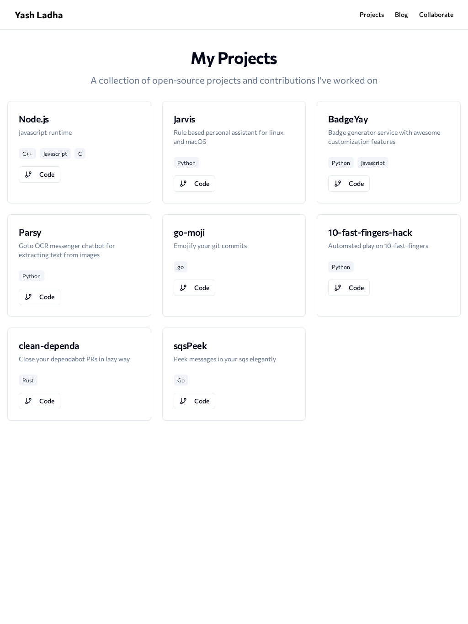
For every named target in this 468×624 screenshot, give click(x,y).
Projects (372, 14)
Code (46, 174)
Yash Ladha (39, 14)
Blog (401, 14)
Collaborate (436, 14)
